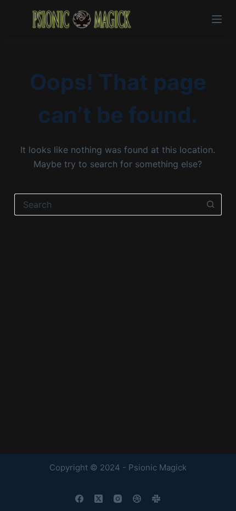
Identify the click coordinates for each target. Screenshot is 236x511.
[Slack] (156, 499)
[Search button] (211, 204)
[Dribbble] (137, 499)
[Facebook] (79, 499)
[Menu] (217, 19)
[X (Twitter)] (98, 499)
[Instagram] (118, 499)
